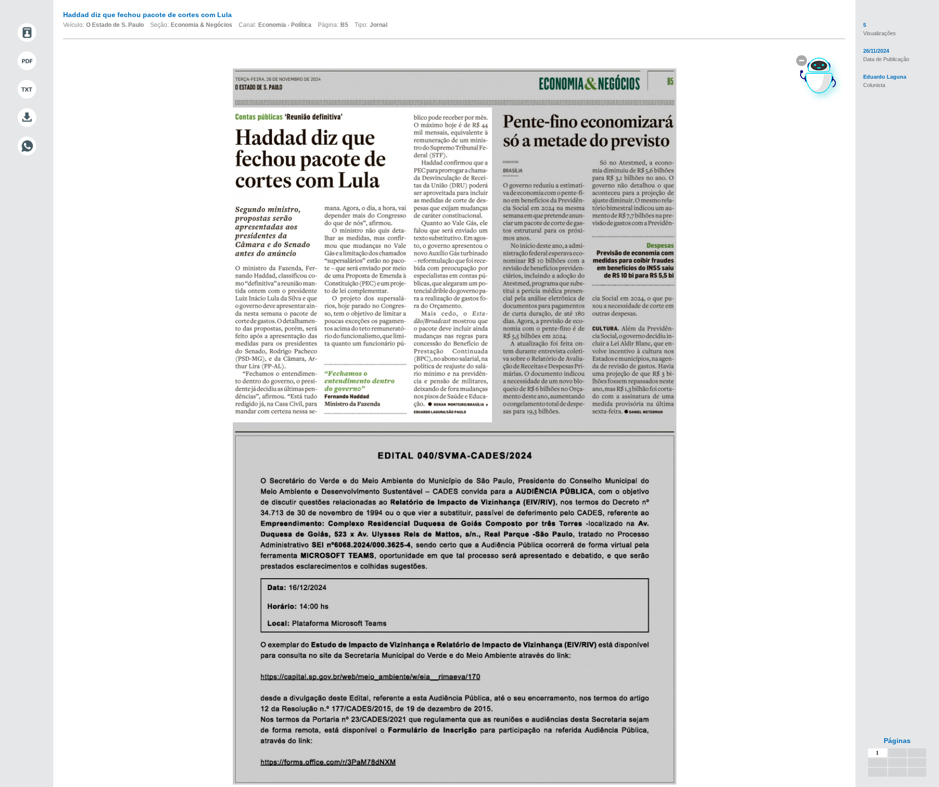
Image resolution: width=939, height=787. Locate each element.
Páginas (897, 740)
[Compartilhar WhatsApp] (26, 146)
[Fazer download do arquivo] (26, 118)
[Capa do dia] (26, 32)
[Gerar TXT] (26, 89)
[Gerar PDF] (26, 61)
